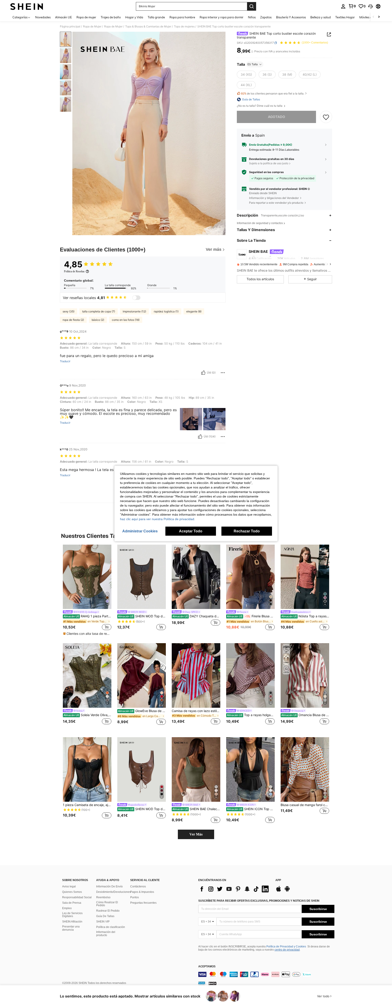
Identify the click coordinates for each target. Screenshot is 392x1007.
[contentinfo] (266, 974)
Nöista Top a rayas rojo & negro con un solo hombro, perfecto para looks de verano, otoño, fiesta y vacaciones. (305, 616)
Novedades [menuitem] (43, 17)
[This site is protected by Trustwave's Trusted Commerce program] (201, 983)
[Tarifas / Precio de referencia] (252, 51)
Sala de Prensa (71, 902)
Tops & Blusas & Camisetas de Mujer (148, 26)
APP (278, 880)
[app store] (278, 891)
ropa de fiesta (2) (73, 319)
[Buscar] (251, 6)
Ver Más (196, 834)
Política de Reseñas (74, 271)
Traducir (65, 361)
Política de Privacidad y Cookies (286, 946)
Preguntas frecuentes (143, 902)
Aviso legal (69, 886)
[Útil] (203, 372)
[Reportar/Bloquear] (222, 372)
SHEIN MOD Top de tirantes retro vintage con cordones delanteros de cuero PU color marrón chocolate (142, 809)
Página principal (70, 26)
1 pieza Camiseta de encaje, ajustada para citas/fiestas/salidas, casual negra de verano (87, 805)
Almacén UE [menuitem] (63, 17)
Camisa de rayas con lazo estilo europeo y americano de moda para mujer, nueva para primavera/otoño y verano (196, 711)
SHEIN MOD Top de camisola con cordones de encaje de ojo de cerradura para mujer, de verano (142, 616)
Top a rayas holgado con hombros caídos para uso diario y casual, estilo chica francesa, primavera (251, 715)
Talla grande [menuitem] (156, 17)
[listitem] (87, 590)
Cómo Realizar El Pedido (107, 904)
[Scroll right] (378, 17)
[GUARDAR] (326, 117)
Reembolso (103, 897)
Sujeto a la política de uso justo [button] (268, 163)
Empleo (67, 908)
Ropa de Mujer (92, 26)
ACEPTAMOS (207, 966)
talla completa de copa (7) (98, 311)
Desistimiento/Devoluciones (113, 892)
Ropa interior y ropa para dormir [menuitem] (221, 17)
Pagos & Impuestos (142, 892)
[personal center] (343, 6)
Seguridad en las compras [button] (266, 172)
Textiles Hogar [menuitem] (345, 17)
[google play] (287, 891)
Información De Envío (109, 886)
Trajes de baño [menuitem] (111, 17)
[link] (352, 6)
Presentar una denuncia (71, 928)
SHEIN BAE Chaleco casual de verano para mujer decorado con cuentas (196, 809)
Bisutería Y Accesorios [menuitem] (291, 17)
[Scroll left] (373, 17)
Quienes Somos (72, 892)
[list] (234, 889)
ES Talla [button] (252, 64)
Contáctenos (138, 886)
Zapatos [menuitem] (266, 17)
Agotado (276, 117)
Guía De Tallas (105, 916)
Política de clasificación (110, 927)
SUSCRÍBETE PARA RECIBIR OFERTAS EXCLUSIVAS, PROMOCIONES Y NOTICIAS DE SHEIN (258, 900)
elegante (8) (193, 311)
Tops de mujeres (184, 26)
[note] (87, 633)
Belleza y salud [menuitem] (320, 17)
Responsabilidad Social (77, 897)
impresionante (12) (134, 311)
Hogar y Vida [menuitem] (134, 17)
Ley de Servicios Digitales (72, 915)
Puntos (134, 897)
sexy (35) (68, 311)
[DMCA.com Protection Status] (212, 983)
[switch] (136, 297)
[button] (370, 6)
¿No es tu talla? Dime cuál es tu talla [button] (260, 105)
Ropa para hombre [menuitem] (182, 17)
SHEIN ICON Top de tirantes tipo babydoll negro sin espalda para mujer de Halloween (251, 809)
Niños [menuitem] (252, 17)
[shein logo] (26, 6)
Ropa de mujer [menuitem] (86, 17)
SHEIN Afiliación (72, 921)
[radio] (246, 74)
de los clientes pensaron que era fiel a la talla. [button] (272, 93)
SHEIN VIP (103, 921)
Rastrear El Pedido (108, 910)
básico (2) (98, 319)
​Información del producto (105, 933)
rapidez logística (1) (166, 311)
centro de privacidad (287, 949)
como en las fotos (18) (126, 319)
